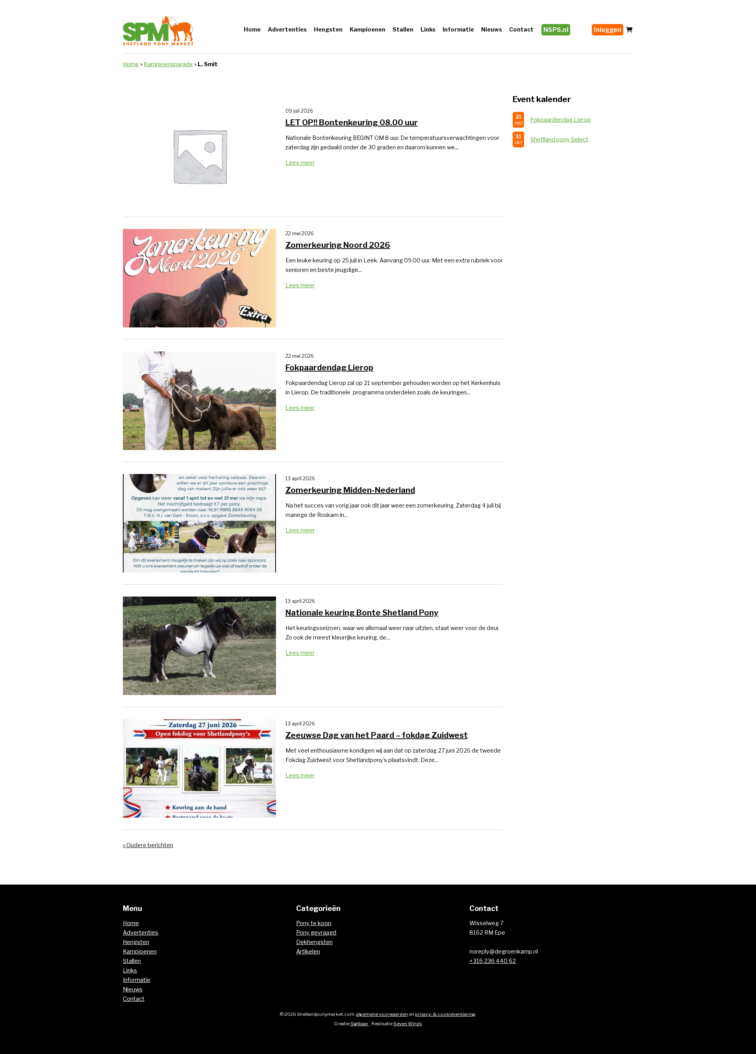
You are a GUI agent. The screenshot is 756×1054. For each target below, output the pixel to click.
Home (252, 29)
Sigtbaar (359, 1023)
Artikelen (308, 951)
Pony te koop (314, 923)
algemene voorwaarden (382, 1014)
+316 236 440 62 (492, 961)
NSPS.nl (555, 29)
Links (428, 29)
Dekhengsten (314, 942)
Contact (521, 29)
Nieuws (491, 29)
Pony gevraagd (316, 932)
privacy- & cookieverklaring (445, 1014)
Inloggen (607, 29)
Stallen (403, 29)
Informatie (458, 29)
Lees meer (300, 162)
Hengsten (328, 29)
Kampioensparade (168, 64)
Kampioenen (367, 29)
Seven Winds (407, 1023)
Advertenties (287, 29)
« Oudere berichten (148, 845)
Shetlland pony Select (559, 139)
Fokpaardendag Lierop (560, 119)
